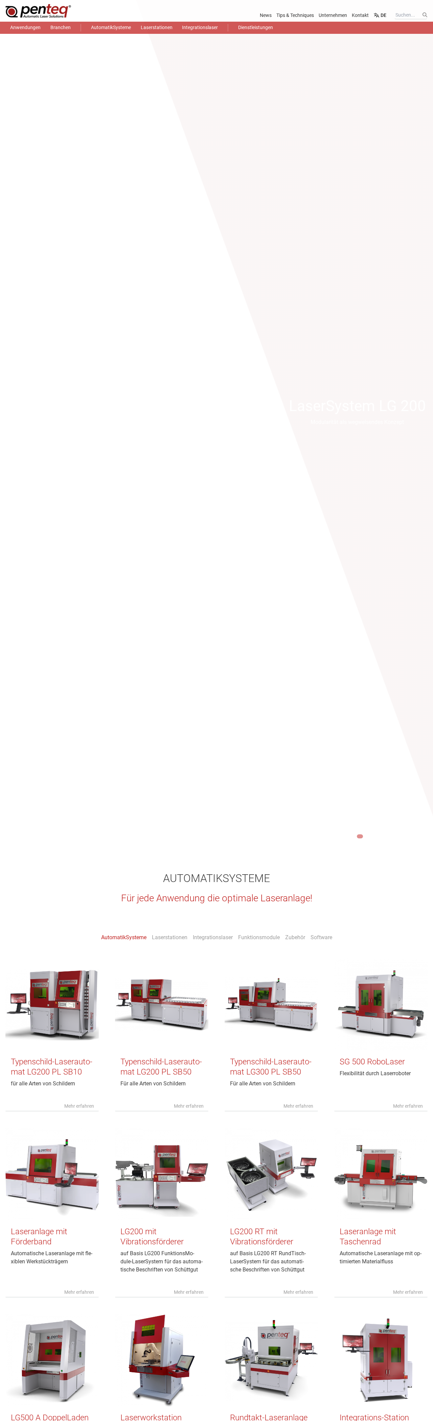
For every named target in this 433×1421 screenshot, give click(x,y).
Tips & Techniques (295, 15)
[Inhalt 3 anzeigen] (360, 836)
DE (383, 15)
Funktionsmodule (259, 937)
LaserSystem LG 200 (357, 406)
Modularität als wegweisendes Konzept (357, 422)
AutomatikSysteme (111, 27)
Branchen (60, 27)
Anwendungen (25, 27)
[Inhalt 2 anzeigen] (353, 836)
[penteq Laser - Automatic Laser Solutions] (48, 11)
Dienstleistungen (255, 27)
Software (321, 937)
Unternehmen (333, 15)
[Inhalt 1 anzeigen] (348, 836)
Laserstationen (157, 27)
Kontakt (360, 15)
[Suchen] (424, 15)
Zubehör (295, 937)
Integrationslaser (200, 27)
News (266, 15)
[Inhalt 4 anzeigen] (366, 836)
